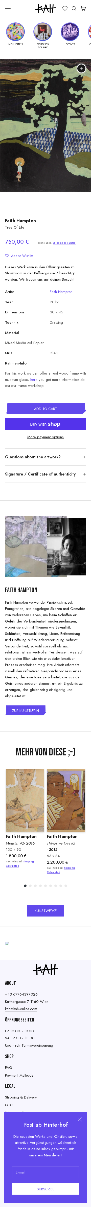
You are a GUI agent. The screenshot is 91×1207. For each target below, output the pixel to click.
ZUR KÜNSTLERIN (25, 710)
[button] (19, 255)
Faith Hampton (20, 220)
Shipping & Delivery (21, 1097)
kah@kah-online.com (21, 1009)
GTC (9, 1105)
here (33, 379)
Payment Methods (19, 1075)
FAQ (8, 1067)
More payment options (45, 437)
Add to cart (45, 408)
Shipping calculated (64, 243)
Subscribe (45, 1189)
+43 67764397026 (21, 994)
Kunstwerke (46, 910)
